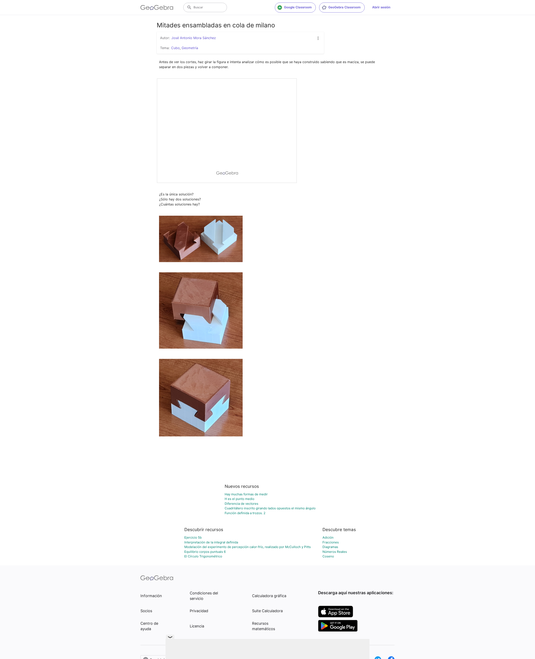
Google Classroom (298, 7)
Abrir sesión (381, 7)
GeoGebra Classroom (344, 7)
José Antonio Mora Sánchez (193, 38)
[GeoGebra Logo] (156, 7)
